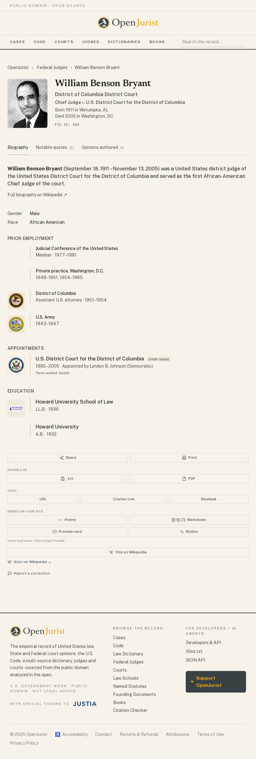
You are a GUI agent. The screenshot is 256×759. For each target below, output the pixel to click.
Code (40, 42)
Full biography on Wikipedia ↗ (37, 194)
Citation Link (124, 499)
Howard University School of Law (74, 402)
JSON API (195, 660)
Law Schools (126, 678)
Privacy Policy (24, 743)
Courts (64, 42)
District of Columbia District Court (96, 94)
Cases (17, 42)
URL (43, 499)
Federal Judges (52, 67)
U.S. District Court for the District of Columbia (90, 359)
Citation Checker (130, 710)
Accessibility (71, 734)
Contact (103, 734)
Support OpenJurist (206, 681)
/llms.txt (194, 651)
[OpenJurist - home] (128, 23)
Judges (90, 42)
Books (157, 42)
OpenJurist (18, 67)
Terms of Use (210, 734)
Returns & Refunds (139, 734)
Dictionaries (124, 42)
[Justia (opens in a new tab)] (85, 703)
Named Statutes (129, 686)
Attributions (178, 734)
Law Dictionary (128, 653)
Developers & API (203, 642)
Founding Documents (134, 694)
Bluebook (208, 499)
